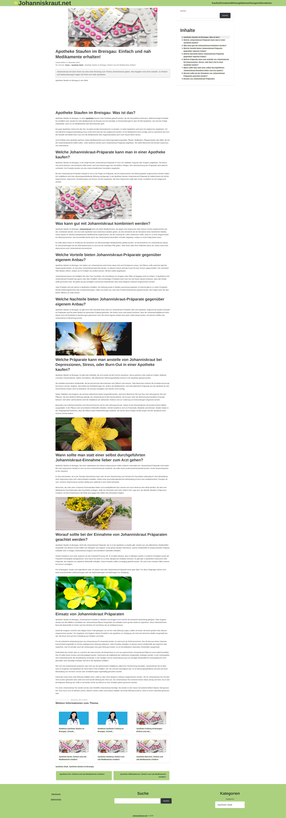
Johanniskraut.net (140, 816)
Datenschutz (56, 799)
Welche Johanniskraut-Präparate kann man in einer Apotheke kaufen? (204, 41)
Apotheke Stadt (77, 65)
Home (67, 65)
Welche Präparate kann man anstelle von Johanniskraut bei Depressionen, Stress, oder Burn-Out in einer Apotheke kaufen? (206, 62)
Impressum (56, 794)
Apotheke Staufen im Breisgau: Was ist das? (202, 37)
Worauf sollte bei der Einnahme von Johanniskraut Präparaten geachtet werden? (204, 74)
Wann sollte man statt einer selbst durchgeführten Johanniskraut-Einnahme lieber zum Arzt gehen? (204, 69)
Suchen (183, 11)
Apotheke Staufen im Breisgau (81, 767)
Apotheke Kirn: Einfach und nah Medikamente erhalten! (82, 774)
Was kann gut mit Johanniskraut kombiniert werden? (205, 45)
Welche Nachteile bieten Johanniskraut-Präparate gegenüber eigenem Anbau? (204, 55)
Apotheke (90, 118)
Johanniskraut (85, 229)
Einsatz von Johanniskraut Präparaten (199, 79)
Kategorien (230, 799)
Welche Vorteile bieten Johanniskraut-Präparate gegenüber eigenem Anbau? (203, 49)
